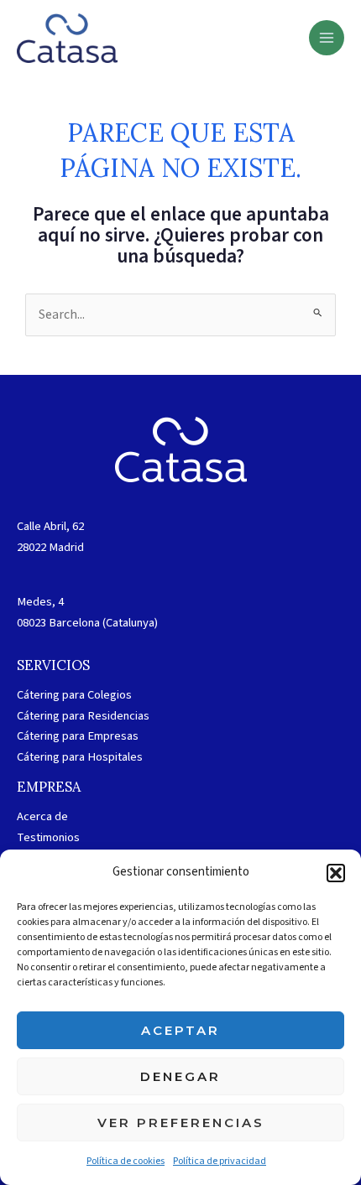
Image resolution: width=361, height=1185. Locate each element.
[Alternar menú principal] (326, 37)
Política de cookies (125, 1161)
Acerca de (42, 816)
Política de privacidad (219, 1161)
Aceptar (180, 1030)
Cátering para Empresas (78, 736)
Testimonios (48, 837)
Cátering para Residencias (83, 716)
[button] (335, 873)
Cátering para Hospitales (80, 757)
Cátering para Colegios (74, 695)
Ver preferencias (180, 1122)
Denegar (180, 1076)
